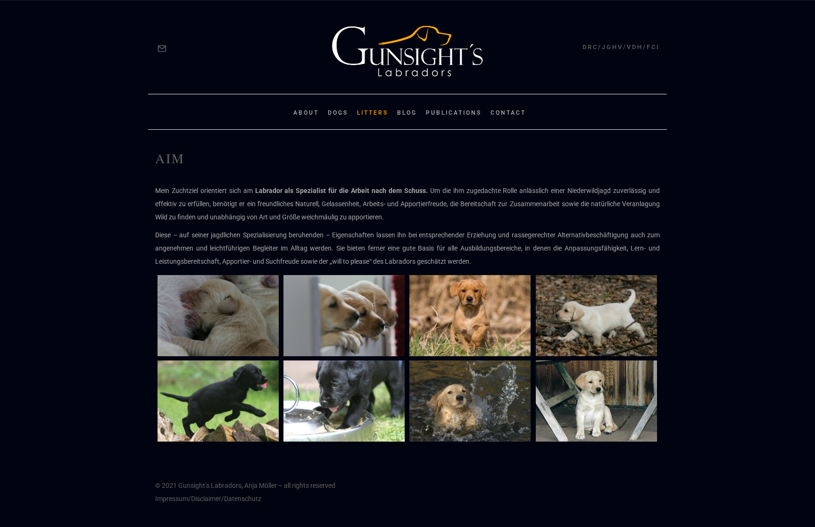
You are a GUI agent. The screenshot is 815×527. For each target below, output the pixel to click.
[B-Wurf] (470, 401)
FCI (653, 46)
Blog (407, 112)
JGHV (612, 46)
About (306, 112)
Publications (454, 112)
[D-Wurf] (218, 401)
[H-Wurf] (218, 315)
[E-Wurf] (596, 315)
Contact (508, 112)
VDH (635, 46)
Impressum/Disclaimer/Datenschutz (208, 498)
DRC (590, 46)
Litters (372, 112)
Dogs (338, 112)
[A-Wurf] (596, 401)
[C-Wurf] (344, 401)
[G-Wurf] (344, 315)
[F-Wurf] (470, 315)
